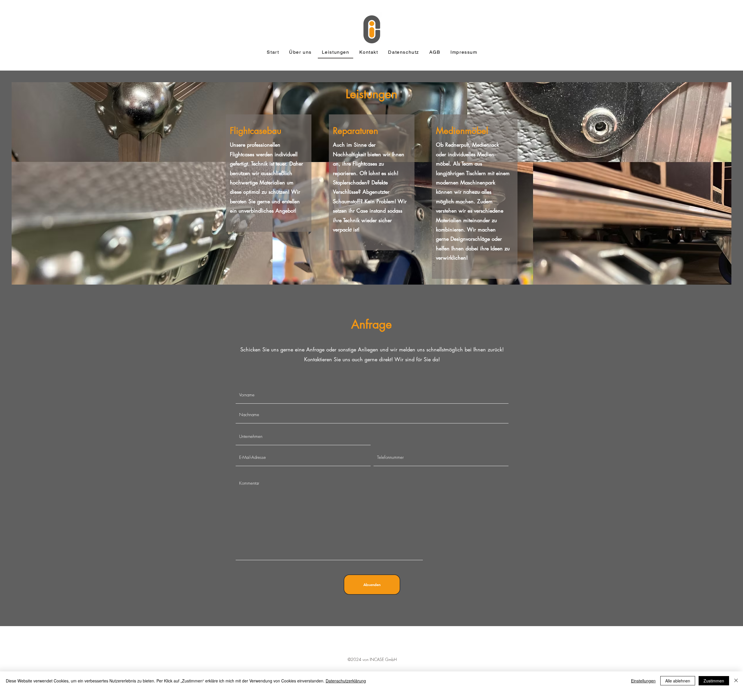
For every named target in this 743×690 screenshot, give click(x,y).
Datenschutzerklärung (346, 681)
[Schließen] (736, 680)
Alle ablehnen (677, 681)
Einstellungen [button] (643, 681)
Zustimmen (714, 681)
